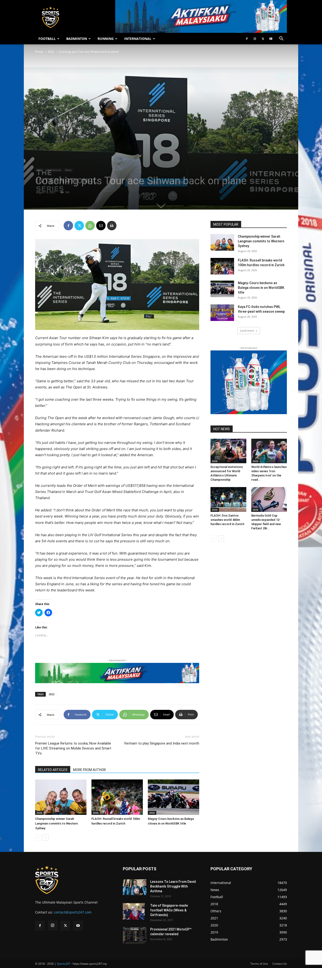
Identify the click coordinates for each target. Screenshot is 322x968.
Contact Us (279, 964)
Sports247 (63, 964)
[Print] (111, 225)
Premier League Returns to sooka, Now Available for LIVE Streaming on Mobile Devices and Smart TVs (73, 748)
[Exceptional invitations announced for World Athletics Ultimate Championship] (228, 451)
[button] (281, 39)
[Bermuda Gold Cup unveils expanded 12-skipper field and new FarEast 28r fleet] (269, 499)
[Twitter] (262, 38)
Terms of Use (259, 964)
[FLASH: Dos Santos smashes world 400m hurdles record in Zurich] (228, 499)
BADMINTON (76, 38)
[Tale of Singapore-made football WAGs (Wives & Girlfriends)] (134, 911)
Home (39, 52)
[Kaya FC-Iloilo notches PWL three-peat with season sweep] (222, 312)
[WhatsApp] (90, 225)
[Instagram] (254, 38)
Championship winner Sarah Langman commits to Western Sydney (56, 823)
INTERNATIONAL (137, 38)
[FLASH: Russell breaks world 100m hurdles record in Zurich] (117, 797)
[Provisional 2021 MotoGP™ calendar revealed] (134, 935)
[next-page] (46, 838)
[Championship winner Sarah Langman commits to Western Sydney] (61, 797)
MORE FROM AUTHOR (89, 770)
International (53, 170)
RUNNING (106, 38)
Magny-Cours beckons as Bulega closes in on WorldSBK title (261, 287)
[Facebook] (246, 38)
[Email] (101, 225)
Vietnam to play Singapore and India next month (161, 743)
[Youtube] (270, 38)
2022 (51, 52)
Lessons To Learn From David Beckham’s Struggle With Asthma (173, 886)
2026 (39, 812)
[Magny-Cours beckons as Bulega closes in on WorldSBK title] (173, 797)
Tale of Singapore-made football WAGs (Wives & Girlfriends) (169, 910)
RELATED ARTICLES (52, 770)
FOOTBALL (47, 38)
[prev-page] (38, 838)
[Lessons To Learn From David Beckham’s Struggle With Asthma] (134, 887)
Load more (247, 330)
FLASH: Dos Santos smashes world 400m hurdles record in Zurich (227, 520)
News (68, 170)
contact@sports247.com (72, 912)
